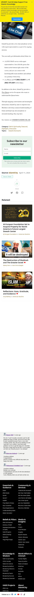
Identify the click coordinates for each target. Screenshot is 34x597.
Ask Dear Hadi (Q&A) (24, 493)
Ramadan (5, 537)
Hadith (5, 500)
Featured (24, 127)
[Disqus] (17, 453)
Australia (20, 571)
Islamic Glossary (23, 537)
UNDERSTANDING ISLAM (21, 120)
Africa (20, 576)
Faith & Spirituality (15, 127)
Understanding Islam (9, 510)
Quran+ (5, 498)
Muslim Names (22, 534)
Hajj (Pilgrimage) (8, 539)
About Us (21, 590)
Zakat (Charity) (7, 534)
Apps (19, 524)
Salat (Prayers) (7, 532)
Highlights (5, 129)
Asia (19, 574)
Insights (20, 532)
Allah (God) (6, 493)
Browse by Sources (8, 576)
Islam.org (5, 591)
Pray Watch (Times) (8, 503)
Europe (20, 569)
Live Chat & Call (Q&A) (24, 498)
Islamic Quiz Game (23, 542)
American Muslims (24, 234)
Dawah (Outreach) (15, 131)
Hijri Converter (7, 505)
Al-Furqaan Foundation (10, 234)
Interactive (12, 129)
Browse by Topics (8, 573)
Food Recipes (22, 529)
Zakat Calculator (7, 513)
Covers (20, 527)
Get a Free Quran (23, 500)
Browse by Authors (8, 566)
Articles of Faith (7, 525)
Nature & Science (8, 564)
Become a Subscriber (24, 505)
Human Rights (22, 559)
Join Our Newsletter (24, 503)
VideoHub (21, 544)
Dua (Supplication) (8, 508)
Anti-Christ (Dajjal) (17, 265)
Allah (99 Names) (8, 522)
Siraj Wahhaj (7, 296)
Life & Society (7, 561)
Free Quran (5, 92)
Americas (21, 566)
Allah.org (5, 588)
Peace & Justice (22, 561)
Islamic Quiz (21, 539)
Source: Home (7, 176)
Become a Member (23, 508)
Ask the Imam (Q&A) (24, 495)
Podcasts (21, 547)
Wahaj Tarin (6, 265)
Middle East (21, 579)
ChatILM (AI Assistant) (24, 490)
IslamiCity (13, 173)
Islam (4, 490)
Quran (4, 495)
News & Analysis (23, 564)
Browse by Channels (9, 578)
